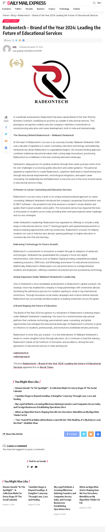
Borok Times (46, 367)
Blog (13, 15)
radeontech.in (20, 352)
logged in (20, 449)
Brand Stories (11, 21)
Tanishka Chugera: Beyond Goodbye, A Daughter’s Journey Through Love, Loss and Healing (38, 493)
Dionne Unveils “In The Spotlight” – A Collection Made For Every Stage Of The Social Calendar (14, 493)
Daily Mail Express (26, 3)
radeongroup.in (21, 356)
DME (15, 47)
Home (6, 15)
